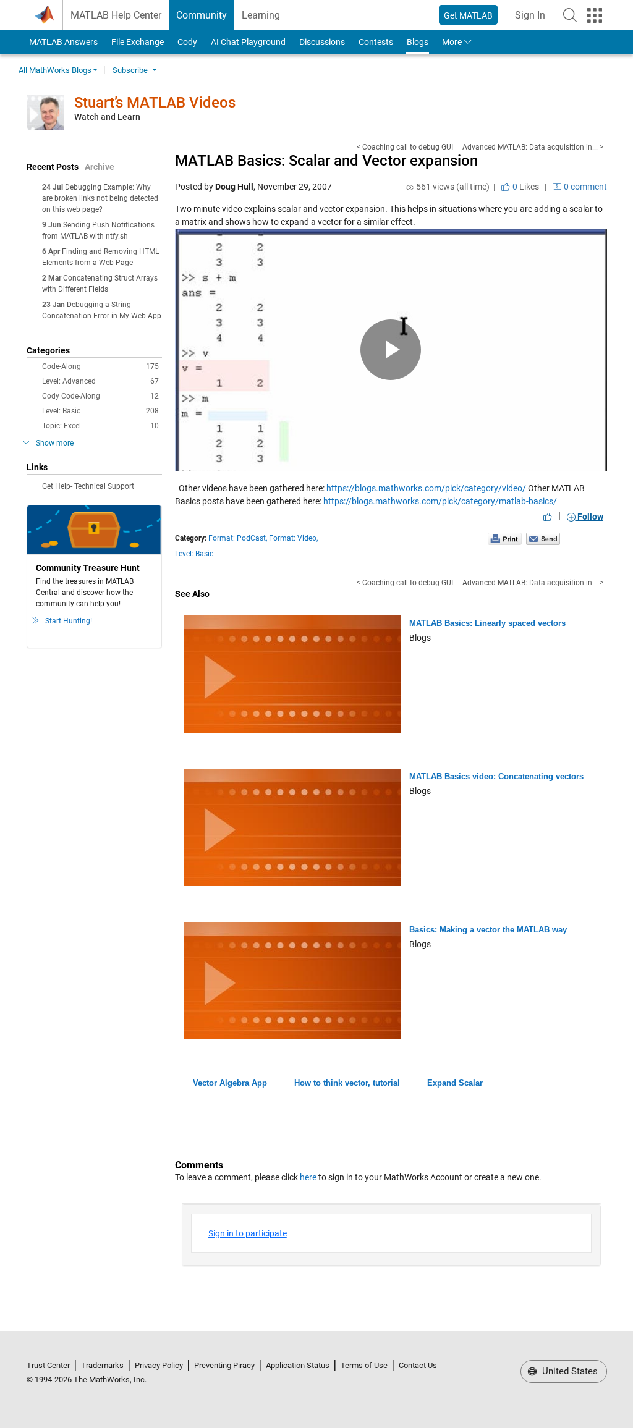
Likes (525, 187)
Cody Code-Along (100, 396)
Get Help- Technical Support (88, 486)
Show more (55, 443)
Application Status (297, 1365)
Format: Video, (293, 538)
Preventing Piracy (224, 1365)
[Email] (543, 538)
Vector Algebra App (230, 1083)
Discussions (322, 42)
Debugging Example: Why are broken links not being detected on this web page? (100, 198)
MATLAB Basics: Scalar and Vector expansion (326, 160)
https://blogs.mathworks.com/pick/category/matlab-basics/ (440, 501)
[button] (570, 15)
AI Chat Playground (248, 42)
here (308, 1177)
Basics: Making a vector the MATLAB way (488, 929)
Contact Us (418, 1365)
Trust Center (48, 1365)
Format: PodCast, (237, 538)
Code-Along (100, 366)
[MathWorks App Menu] (594, 15)
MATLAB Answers (62, 42)
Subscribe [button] (130, 70)
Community (201, 15)
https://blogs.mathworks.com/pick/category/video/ (426, 488)
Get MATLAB (468, 15)
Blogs (417, 42)
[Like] (548, 517)
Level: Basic (100, 411)
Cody (187, 42)
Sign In (534, 18)
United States (569, 1371)
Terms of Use (364, 1365)
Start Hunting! (68, 621)
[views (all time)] (410, 187)
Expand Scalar (455, 1083)
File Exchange (137, 42)
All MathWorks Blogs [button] (55, 70)
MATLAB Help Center (115, 15)
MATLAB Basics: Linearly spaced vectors (487, 623)
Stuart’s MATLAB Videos (155, 102)
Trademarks (102, 1365)
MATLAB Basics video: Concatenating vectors (496, 776)
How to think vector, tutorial (347, 1083)
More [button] (452, 42)
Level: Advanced (100, 381)
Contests (376, 42)
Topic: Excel (100, 425)
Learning (261, 15)
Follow (589, 517)
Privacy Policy (159, 1365)
